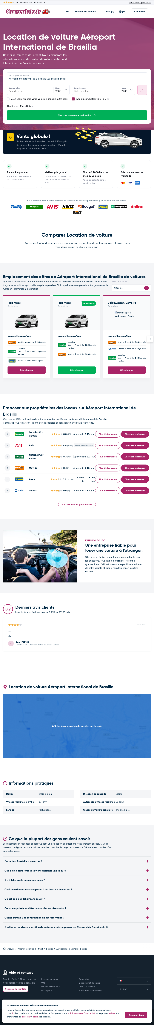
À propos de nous (49, 979)
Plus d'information (108, 434)
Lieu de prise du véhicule (19, 75)
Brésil (40, 949)
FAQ (68, 11)
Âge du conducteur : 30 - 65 (91, 98)
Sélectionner (26, 370)
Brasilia (49, 949)
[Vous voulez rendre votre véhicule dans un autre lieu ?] (8, 98)
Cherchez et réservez (135, 434)
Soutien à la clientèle (85, 11)
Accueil (11, 949)
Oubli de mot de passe (89, 983)
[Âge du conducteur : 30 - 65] (73, 98)
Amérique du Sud (26, 949)
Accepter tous (136, 1015)
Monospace (46, 990)
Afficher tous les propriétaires (77, 504)
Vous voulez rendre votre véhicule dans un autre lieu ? (39, 98)
